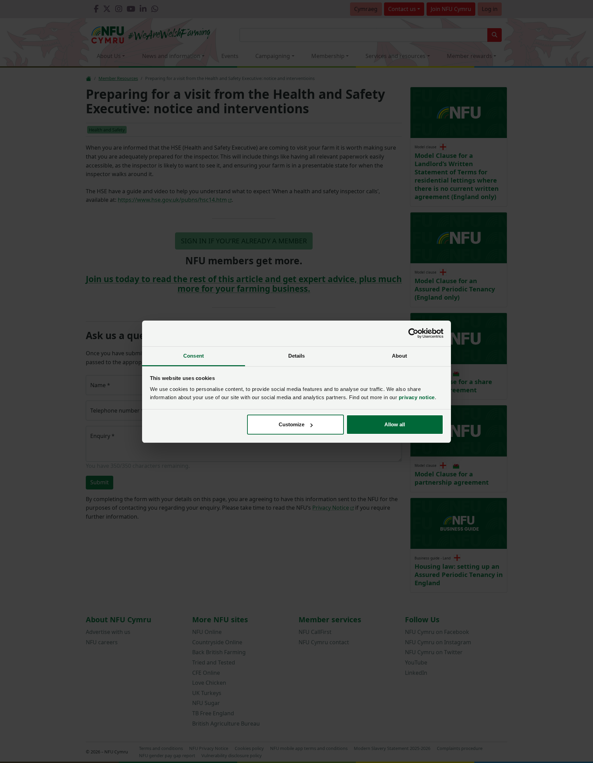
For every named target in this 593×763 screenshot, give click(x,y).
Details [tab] (296, 356)
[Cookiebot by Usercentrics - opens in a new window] (413, 333)
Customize (291, 424)
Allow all (394, 424)
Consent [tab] (193, 356)
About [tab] (399, 356)
